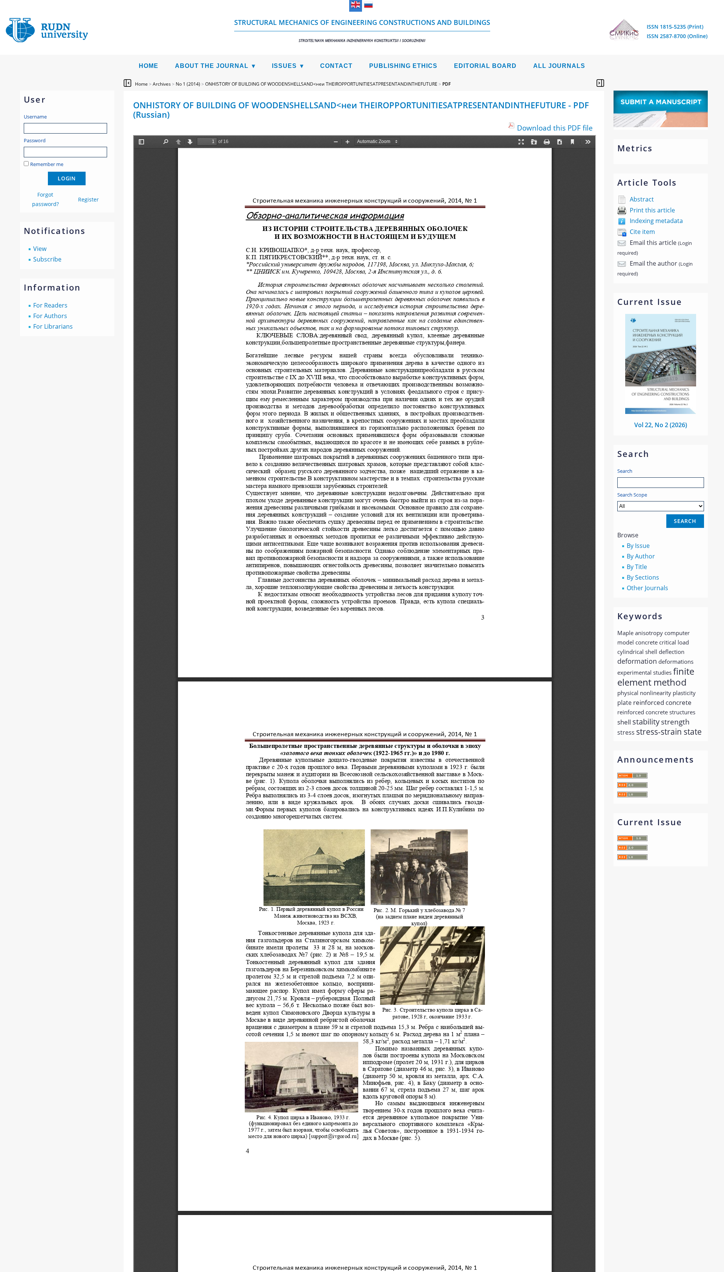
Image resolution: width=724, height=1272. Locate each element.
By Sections (643, 577)
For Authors (50, 316)
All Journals (559, 66)
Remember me (46, 164)
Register (88, 199)
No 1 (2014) (188, 84)
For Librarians (53, 326)
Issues (284, 66)
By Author (641, 556)
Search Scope (632, 494)
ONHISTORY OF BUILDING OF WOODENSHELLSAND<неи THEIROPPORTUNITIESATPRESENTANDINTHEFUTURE (321, 84)
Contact (336, 66)
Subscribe (47, 259)
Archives (162, 84)
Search (624, 471)
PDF (446, 84)
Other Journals (647, 588)
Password (35, 140)
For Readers (50, 305)
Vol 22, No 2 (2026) (660, 425)
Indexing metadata (656, 221)
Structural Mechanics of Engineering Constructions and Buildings (362, 30)
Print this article (652, 210)
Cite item (642, 232)
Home (148, 66)
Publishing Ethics (403, 66)
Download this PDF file (555, 128)
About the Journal (211, 66)
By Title (637, 567)
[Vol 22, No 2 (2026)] (660, 412)
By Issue (638, 545)
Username (35, 116)
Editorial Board (485, 66)
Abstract (642, 199)
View (39, 249)
